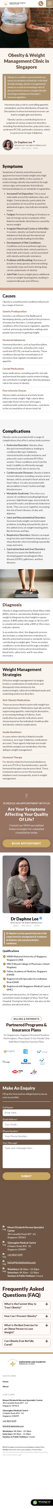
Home (5, 1381)
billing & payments (26, 1019)
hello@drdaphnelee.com (21, 1262)
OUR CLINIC (9, 1394)
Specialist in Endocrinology (30, 145)
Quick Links (9, 1376)
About (6, 1386)
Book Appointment (26, 843)
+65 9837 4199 (15, 1254)
